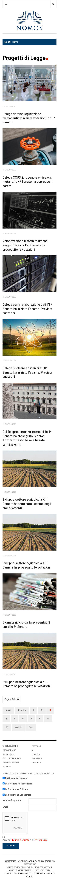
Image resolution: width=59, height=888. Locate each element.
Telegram (36, 762)
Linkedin (36, 754)
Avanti (18, 727)
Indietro (22, 710)
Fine (31, 727)
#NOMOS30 (7, 766)
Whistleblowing (10, 746)
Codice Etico (10, 861)
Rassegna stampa (11, 762)
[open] (6, 4)
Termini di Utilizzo (20, 840)
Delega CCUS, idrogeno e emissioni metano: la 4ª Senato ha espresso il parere (27, 181)
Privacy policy (40, 840)
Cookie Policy (9, 754)
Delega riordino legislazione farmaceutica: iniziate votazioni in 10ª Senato (29, 118)
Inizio (8, 710)
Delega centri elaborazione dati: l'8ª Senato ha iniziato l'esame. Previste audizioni (28, 308)
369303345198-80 (26, 873)
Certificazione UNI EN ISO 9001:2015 (33, 861)
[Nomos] (29, 20)
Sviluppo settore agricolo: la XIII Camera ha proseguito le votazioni (27, 565)
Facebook (36, 746)
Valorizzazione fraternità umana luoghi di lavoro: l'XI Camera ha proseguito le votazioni (25, 245)
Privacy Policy (9, 750)
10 (7, 727)
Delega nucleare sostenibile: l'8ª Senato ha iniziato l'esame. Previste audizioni (28, 372)
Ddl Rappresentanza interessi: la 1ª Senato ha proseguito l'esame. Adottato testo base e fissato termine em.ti (27, 438)
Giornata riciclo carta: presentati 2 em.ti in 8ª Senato (26, 624)
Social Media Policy (12, 758)
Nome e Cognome (12, 800)
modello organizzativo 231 (21, 870)
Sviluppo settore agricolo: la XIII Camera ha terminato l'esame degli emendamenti (27, 503)
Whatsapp (37, 758)
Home (15, 42)
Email (5, 807)
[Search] (53, 4)
